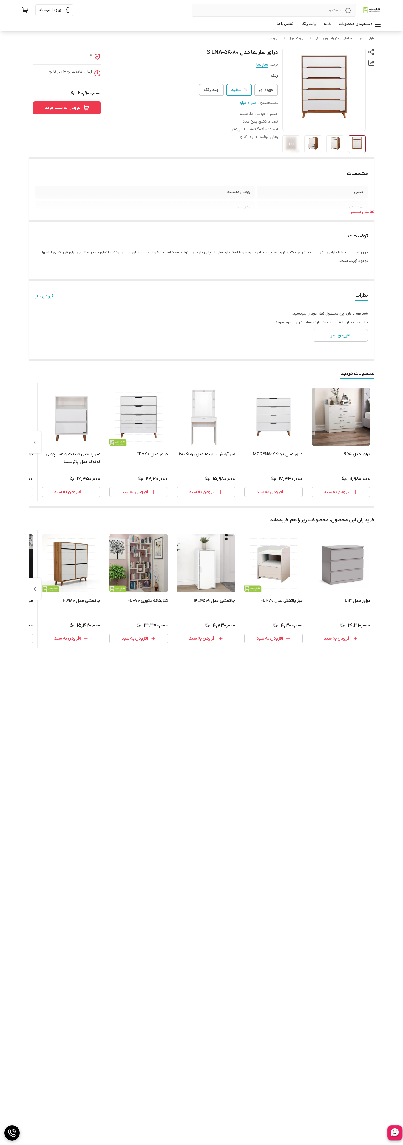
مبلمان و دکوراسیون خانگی (333, 38)
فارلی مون (367, 38)
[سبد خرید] (25, 10)
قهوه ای (266, 90)
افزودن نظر (45, 296)
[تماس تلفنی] (12, 1133)
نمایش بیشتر (362, 212)
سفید (236, 90)
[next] (34, 442)
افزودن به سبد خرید (63, 108)
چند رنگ (211, 90)
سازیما (262, 64)
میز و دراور (272, 38)
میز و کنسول (297, 38)
